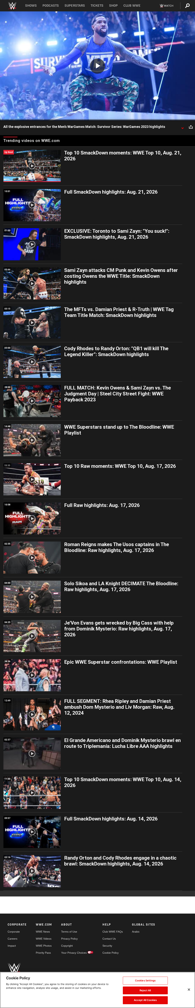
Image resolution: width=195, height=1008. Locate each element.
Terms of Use (69, 931)
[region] (97, 990)
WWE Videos (43, 938)
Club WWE (132, 5)
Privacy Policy (69, 938)
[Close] (189, 989)
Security (107, 945)
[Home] (12, 6)
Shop (113, 5)
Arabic (136, 931)
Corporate (14, 931)
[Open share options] (191, 127)
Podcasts (50, 5)
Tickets (97, 5)
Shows (31, 5)
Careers (12, 938)
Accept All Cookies (145, 1000)
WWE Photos (44, 945)
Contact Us (109, 938)
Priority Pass (43, 952)
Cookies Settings (145, 980)
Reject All (145, 990)
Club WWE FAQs (112, 931)
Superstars (75, 5)
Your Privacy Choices (74, 952)
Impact (12, 945)
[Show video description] (182, 127)
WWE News (43, 931)
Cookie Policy (110, 952)
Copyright (67, 945)
